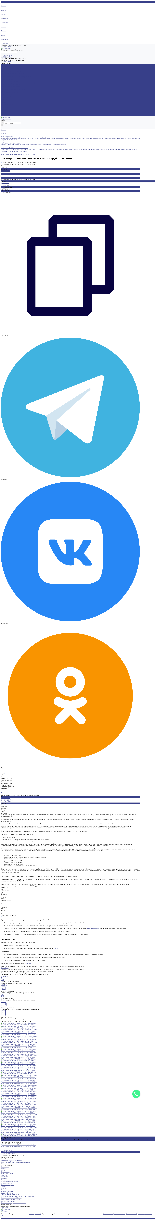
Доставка (28, 963)
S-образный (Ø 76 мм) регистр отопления (67, 149)
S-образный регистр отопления (11, 70)
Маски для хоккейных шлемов (10, 86)
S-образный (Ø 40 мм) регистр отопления (14, 149)
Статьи (3, 101)
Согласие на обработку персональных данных (16, 1162)
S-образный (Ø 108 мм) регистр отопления (122, 149)
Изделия (3, 1188)
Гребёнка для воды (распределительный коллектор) (18, 83)
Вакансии (4, 109)
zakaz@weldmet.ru (7, 47)
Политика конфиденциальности (11, 1160)
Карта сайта (4, 1208)
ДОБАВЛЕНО (5, 171)
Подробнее (4, 968)
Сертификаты (5, 102)
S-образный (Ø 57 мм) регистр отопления (41, 149)
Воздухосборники (7, 75)
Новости (3, 99)
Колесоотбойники (7, 79)
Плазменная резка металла (9, 93)
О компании (5, 1167)
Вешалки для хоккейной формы (11, 84)
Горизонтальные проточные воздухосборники (16, 76)
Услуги (3, 1180)
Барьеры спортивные (8, 88)
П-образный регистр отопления (11, 68)
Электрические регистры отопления (12, 73)
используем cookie (35, 1214)
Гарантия (4, 106)
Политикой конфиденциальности (114, 1214)
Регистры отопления (7, 66)
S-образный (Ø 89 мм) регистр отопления (94, 149)
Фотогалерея (5, 107)
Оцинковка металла (7, 94)
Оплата (57, 948)
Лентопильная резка (7, 96)
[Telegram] (4, 1211)
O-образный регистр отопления (11, 71)
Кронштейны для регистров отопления (13, 89)
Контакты (4, 1186)
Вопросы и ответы (7, 104)
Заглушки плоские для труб (10, 81)
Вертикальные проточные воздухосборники (15, 78)
